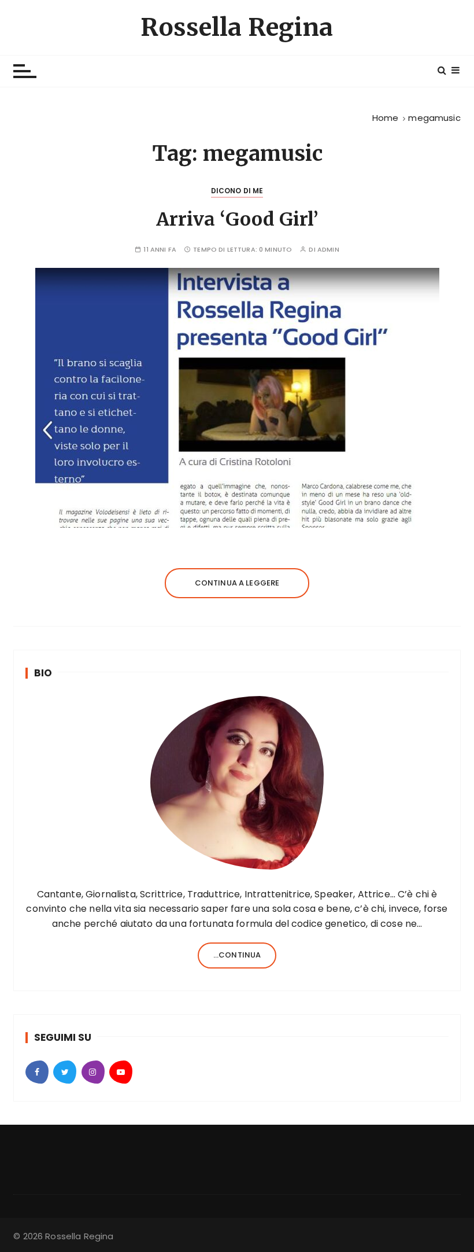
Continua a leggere (237, 582)
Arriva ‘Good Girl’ (237, 219)
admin (328, 249)
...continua (237, 954)
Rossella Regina (236, 27)
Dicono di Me (237, 191)
